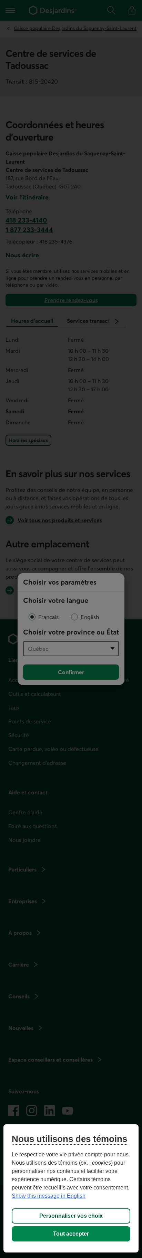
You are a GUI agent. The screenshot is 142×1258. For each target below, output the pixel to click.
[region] (70, 1188)
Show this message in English (48, 1196)
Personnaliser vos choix (71, 1216)
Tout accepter (71, 1234)
